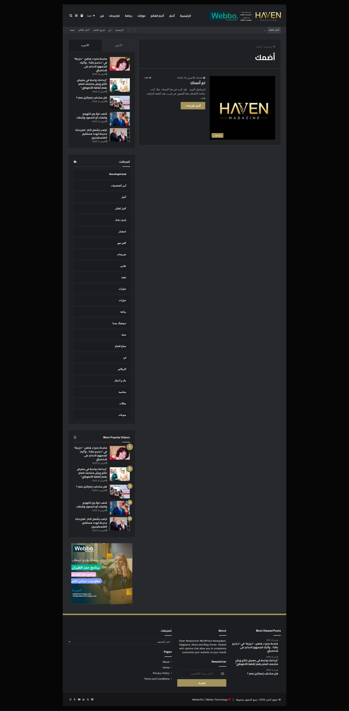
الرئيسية (185, 15)
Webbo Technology (217, 699)
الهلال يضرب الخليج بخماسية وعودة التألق (244, 29)
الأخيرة (85, 45)
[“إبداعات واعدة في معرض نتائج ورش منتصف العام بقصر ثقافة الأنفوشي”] (120, 85)
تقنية (72, 29)
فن (102, 15)
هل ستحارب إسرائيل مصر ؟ (91, 97)
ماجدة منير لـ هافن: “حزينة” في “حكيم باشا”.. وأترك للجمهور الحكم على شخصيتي (90, 64)
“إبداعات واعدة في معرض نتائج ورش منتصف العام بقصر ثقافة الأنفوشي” (92, 84)
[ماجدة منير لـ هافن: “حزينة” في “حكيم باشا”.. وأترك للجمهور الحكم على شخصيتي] (120, 64)
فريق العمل (99, 29)
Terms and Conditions (157, 678)
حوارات (141, 15)
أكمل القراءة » (193, 105)
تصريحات (114, 15)
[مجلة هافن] (244, 15)
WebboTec (198, 699)
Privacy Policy (161, 673)
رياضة (128, 15)
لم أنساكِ (197, 82)
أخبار (172, 15)
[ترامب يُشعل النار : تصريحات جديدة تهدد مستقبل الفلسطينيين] (120, 135)
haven (199, 77)
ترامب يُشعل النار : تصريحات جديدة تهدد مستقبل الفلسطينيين (91, 134)
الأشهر (118, 45)
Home (166, 667)
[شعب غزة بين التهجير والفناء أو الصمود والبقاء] (120, 119)
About (166, 661)
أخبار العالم (157, 15)
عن (110, 29)
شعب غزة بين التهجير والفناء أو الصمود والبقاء (91, 115)
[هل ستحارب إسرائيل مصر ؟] (120, 102)
